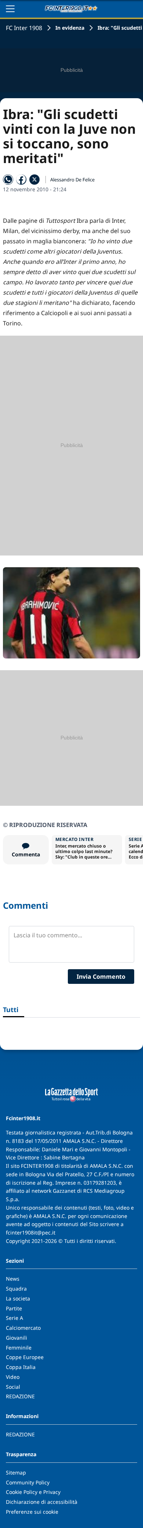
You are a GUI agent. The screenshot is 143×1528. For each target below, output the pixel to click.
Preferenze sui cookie (32, 1511)
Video (12, 1376)
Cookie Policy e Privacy (33, 1491)
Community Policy (28, 1482)
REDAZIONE (20, 1396)
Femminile (19, 1347)
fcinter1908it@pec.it (30, 1232)
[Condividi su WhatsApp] (8, 179)
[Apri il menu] (10, 8)
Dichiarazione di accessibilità (41, 1501)
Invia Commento (101, 976)
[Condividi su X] (34, 179)
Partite (14, 1308)
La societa (18, 1298)
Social (13, 1386)
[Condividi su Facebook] (21, 179)
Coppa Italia (21, 1366)
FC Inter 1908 (24, 28)
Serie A (14, 1317)
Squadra (16, 1288)
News (12, 1278)
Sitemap (16, 1472)
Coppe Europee (25, 1357)
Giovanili (16, 1337)
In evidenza (69, 27)
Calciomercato (23, 1327)
